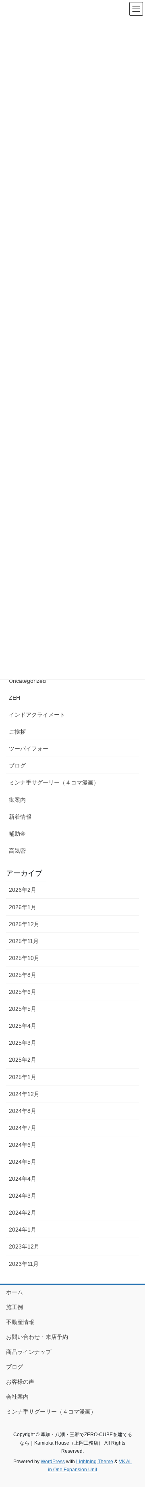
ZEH (14, 697)
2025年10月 (24, 958)
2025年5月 (22, 1009)
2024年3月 (22, 1195)
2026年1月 (22, 907)
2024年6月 (22, 1145)
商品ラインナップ (28, 1352)
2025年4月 (22, 1026)
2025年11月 (24, 941)
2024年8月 (22, 1111)
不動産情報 (20, 1322)
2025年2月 (22, 1059)
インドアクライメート (37, 714)
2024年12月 (24, 1094)
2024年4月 (22, 1178)
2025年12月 (24, 924)
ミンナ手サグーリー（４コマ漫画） (54, 782)
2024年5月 (22, 1162)
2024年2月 (22, 1212)
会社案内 (17, 1396)
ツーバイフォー (28, 748)
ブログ (17, 765)
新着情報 (20, 817)
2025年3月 (22, 1042)
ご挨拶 (17, 731)
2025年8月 (22, 975)
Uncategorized (27, 681)
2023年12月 (24, 1246)
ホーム (14, 1292)
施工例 (14, 1307)
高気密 (17, 850)
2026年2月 (22, 890)
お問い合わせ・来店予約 (37, 1337)
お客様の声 (20, 1381)
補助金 (17, 833)
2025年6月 (22, 992)
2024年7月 (22, 1128)
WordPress (53, 1461)
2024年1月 (22, 1229)
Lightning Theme (94, 1461)
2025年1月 (22, 1077)
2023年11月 (24, 1264)
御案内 (17, 800)
